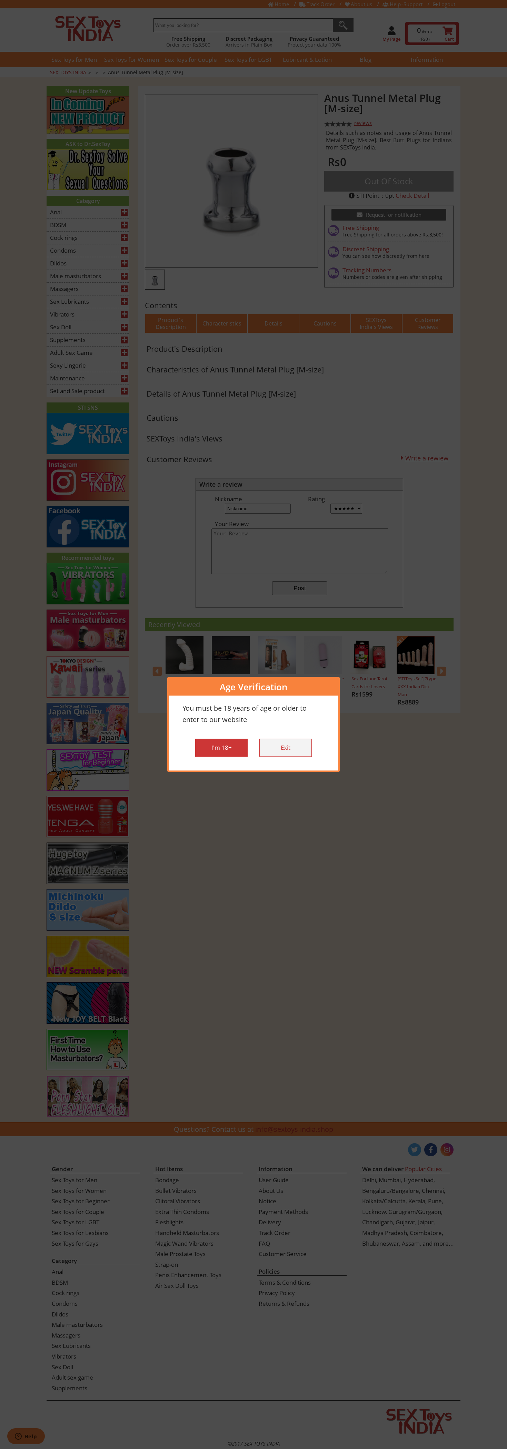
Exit (285, 748)
